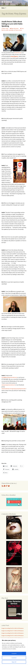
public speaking (9, 30)
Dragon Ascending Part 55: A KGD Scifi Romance (13, 635)
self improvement (18, 30)
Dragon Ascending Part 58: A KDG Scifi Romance (13, 628)
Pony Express (14, 56)
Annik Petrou (17, 52)
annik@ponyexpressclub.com (9, 377)
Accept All (14, 653)
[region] (14, 651)
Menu (3, 8)
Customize (14, 657)
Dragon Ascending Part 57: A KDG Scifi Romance (13, 630)
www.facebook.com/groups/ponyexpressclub (13, 388)
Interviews (16, 28)
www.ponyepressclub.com (8, 385)
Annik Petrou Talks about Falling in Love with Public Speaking (12, 24)
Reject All (14, 662)
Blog (12, 28)
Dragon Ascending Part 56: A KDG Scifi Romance (13, 633)
